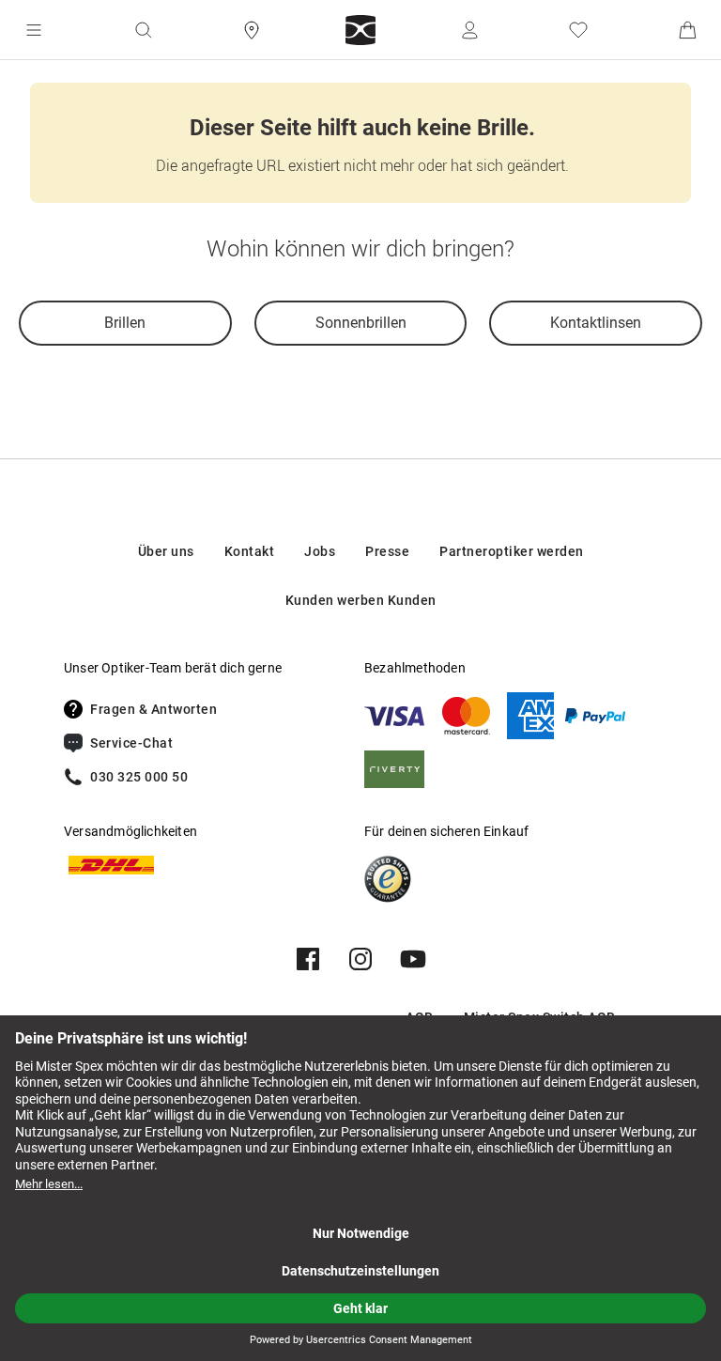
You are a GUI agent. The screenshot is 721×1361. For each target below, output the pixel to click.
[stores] (251, 30)
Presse (387, 551)
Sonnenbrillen (361, 323)
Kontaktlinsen (595, 323)
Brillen (125, 323)
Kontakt (249, 551)
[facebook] (308, 959)
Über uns (166, 551)
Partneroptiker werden (511, 551)
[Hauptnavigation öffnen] (34, 30)
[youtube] (413, 959)
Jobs (319, 551)
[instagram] (360, 959)
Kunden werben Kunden (361, 600)
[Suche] (142, 30)
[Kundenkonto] (469, 30)
